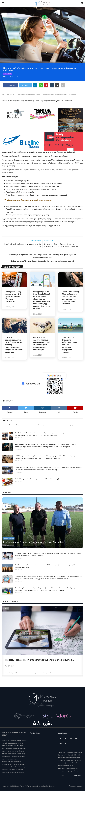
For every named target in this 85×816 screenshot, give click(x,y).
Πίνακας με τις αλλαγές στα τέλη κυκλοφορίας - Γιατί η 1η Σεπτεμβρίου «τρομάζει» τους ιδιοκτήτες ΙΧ (42, 344)
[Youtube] (75, 408)
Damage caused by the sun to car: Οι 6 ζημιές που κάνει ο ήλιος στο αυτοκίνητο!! (13, 296)
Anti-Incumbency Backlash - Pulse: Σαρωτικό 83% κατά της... (37, 660)
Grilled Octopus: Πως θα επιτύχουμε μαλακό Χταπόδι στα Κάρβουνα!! (39, 479)
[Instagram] (42, 408)
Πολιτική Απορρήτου (75, 786)
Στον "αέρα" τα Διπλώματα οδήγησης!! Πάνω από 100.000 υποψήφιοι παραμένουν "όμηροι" (69, 345)
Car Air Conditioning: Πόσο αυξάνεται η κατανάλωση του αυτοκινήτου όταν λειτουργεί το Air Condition (70, 298)
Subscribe (77, 775)
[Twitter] (26, 408)
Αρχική (3, 94)
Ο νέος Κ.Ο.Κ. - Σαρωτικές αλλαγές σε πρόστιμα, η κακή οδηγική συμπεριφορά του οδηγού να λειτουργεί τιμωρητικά (14, 345)
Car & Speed (7, 73)
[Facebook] (10, 408)
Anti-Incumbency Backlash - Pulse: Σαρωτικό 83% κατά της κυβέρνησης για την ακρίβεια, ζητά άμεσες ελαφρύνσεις (47, 566)
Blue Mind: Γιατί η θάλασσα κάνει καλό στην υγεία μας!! (22, 245)
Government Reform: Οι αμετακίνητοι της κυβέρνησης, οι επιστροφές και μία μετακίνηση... (62, 245)
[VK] (59, 408)
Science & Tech (11, 94)
